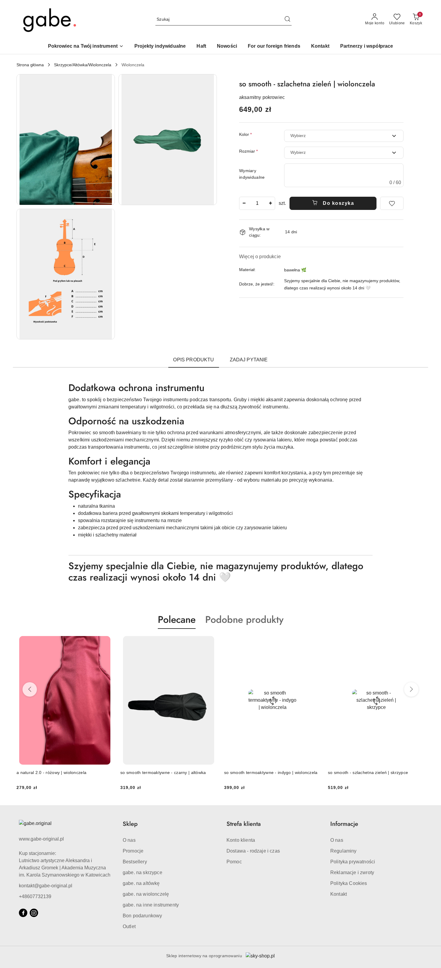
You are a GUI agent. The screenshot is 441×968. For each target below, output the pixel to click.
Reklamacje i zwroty (352, 872)
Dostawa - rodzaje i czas (253, 850)
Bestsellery (135, 861)
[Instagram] (34, 913)
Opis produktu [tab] (193, 359)
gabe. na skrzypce (142, 872)
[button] (86, 46)
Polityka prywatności (352, 861)
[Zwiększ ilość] (270, 203)
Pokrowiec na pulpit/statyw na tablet (363, 772)
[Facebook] (23, 913)
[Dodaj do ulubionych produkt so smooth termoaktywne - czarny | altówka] (106, 642)
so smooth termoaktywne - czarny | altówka (59, 772)
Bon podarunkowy (142, 915)
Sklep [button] (130, 824)
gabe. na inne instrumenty (151, 904)
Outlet (129, 926)
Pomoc (234, 861)
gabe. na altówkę (141, 883)
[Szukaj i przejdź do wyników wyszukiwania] (287, 19)
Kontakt (338, 894)
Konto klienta (240, 840)
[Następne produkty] (411, 689)
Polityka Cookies (348, 883)
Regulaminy (343, 850)
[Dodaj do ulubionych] (392, 203)
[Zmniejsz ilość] (243, 203)
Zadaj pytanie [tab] (249, 359)
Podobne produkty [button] (244, 619)
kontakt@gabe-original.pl (45, 885)
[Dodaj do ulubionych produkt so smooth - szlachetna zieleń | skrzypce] (313, 642)
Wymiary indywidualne (252, 174)
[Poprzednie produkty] (29, 689)
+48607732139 (35, 896)
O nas (129, 840)
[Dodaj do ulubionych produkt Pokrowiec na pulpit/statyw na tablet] (417, 642)
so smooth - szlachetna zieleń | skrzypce (264, 772)
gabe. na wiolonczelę (146, 894)
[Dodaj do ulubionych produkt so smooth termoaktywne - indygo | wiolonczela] (210, 642)
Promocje (133, 850)
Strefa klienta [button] (243, 824)
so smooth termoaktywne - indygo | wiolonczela (167, 772)
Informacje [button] (344, 824)
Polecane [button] (177, 619)
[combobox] (344, 136)
